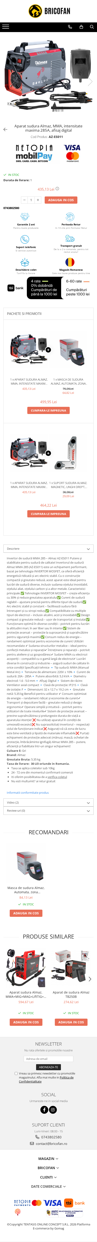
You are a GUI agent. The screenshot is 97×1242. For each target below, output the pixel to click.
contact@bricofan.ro (51, 1143)
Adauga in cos (61, 200)
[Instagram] (53, 1110)
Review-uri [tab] (16, 810)
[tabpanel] (48, 77)
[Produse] (6, 28)
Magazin (46, 1158)
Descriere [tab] (13, 549)
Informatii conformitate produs (28, 793)
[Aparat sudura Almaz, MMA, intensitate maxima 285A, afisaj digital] (48, 77)
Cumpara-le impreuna (48, 410)
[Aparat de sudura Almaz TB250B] (71, 968)
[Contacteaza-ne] (70, 26)
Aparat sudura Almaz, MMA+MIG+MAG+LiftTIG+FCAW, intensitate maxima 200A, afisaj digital (26, 994)
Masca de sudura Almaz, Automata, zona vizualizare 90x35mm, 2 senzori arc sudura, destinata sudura (26, 890)
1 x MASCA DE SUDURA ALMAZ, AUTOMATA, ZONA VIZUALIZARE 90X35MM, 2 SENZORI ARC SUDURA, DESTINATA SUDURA (68, 381)
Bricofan (47, 1168)
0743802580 (51, 1137)
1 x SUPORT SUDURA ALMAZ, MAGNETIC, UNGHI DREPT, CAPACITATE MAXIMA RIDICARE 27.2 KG (68, 485)
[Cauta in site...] (92, 26)
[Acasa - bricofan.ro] (48, 11)
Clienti (47, 1177)
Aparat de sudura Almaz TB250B (71, 994)
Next (90, 81)
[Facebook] (44, 1110)
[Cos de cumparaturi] (81, 26)
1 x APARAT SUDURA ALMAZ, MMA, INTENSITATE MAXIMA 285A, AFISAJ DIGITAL (29, 381)
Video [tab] (13, 802)
